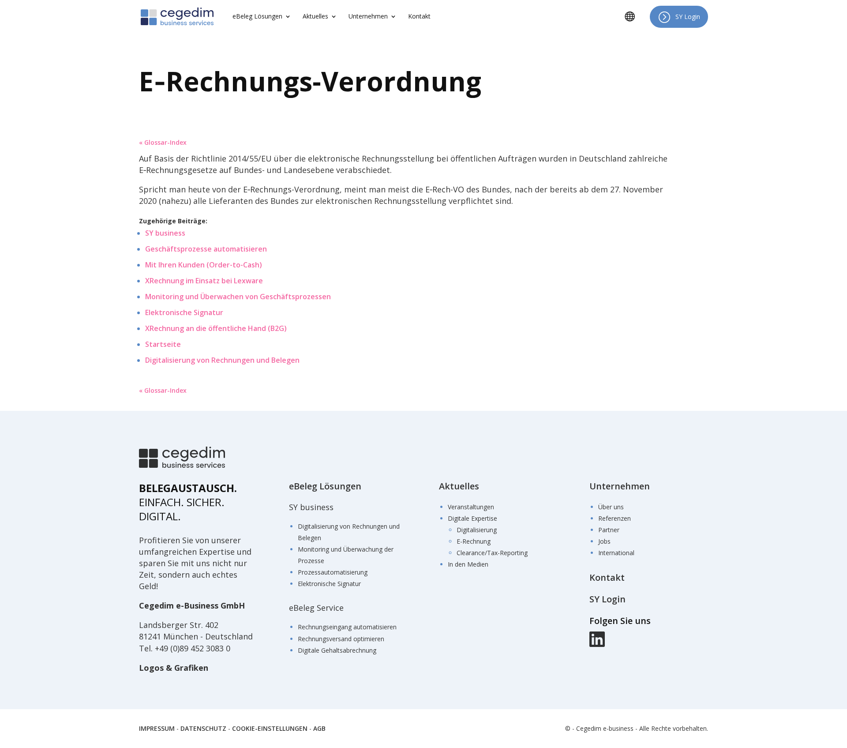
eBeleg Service (316, 607)
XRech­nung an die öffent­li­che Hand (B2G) (216, 328)
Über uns (611, 507)
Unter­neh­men (368, 16)
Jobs (604, 541)
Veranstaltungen (471, 507)
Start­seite (163, 344)
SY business (311, 507)
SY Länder (633, 23)
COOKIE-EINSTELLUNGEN (269, 728)
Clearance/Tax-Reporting (492, 553)
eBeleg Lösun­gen (257, 16)
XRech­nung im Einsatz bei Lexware (204, 281)
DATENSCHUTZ (203, 728)
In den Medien (468, 564)
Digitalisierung (477, 530)
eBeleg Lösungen (325, 486)
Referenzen (614, 518)
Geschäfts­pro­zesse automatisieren (206, 249)
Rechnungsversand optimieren (341, 639)
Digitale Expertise (472, 518)
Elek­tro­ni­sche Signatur (184, 312)
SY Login (687, 16)
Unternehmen (619, 486)
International (616, 553)
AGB (319, 728)
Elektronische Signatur (329, 583)
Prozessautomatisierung (332, 572)
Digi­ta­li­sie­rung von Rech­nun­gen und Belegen (222, 360)
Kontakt (419, 16)
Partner (608, 530)
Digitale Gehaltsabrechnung (337, 650)
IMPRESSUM (157, 728)
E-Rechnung (474, 541)
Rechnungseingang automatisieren (347, 627)
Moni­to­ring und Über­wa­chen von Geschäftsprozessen (238, 296)
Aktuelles (459, 486)
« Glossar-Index (163, 142)
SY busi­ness (165, 233)
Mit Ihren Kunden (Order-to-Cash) (203, 265)
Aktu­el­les (315, 16)
